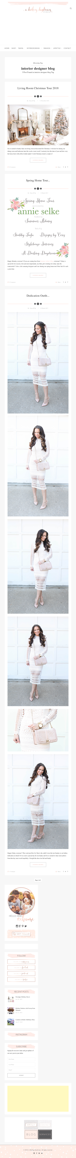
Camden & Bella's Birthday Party (25, 1020)
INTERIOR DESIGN (33, 48)
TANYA (20, 48)
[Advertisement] (38, 31)
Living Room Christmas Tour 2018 (38, 88)
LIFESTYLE (56, 48)
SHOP (14, 48)
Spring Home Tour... (38, 180)
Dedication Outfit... (38, 295)
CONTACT (67, 48)
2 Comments (12, 282)
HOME (6, 48)
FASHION (47, 48)
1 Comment (12, 871)
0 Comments (12, 167)
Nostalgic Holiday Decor (23, 997)
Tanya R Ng (32, 101)
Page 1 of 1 (38, 880)
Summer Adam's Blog (46, 261)
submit (21, 1075)
